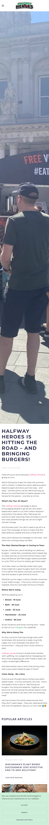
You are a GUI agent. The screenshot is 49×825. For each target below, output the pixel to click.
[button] (3, 5)
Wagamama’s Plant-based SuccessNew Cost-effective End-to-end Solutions (24, 767)
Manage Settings (24, 820)
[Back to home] (24, 5)
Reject (24, 812)
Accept (24, 805)
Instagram (19, 627)
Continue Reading (14, 777)
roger (21, 760)
